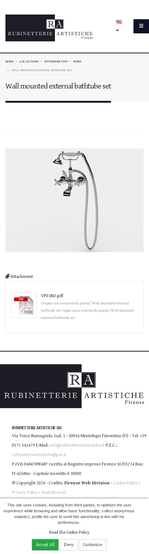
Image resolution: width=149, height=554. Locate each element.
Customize (92, 544)
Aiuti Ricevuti (53, 492)
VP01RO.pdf (52, 296)
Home (9, 61)
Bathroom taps (56, 61)
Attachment (21, 276)
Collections (29, 61)
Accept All (45, 544)
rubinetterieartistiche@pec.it (39, 454)
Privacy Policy (25, 492)
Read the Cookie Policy (69, 532)
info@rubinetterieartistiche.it (77, 445)
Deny (69, 544)
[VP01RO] (74, 200)
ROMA (77, 61)
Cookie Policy (125, 483)
